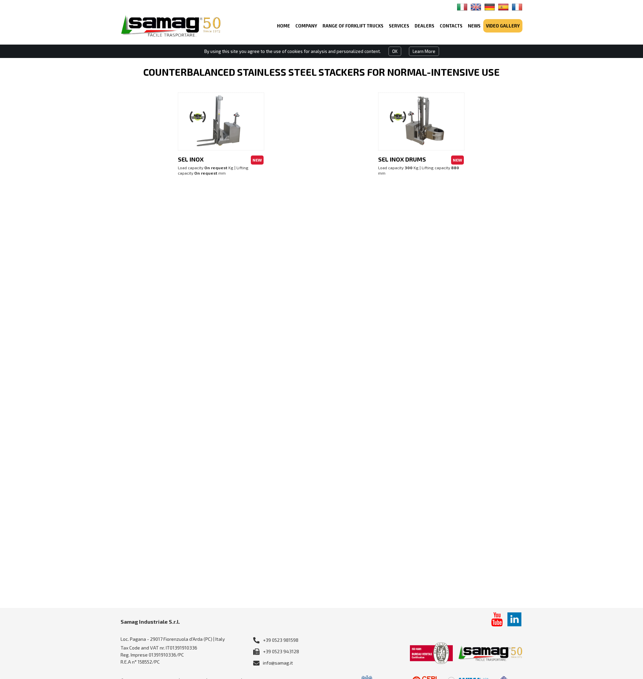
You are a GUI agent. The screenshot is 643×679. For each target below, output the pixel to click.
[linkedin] (514, 619)
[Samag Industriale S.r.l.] (171, 25)
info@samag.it (278, 663)
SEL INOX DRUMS (402, 159)
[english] (476, 7)
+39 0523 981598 (280, 640)
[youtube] (497, 619)
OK (395, 51)
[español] (503, 7)
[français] (517, 7)
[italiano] (462, 7)
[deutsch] (489, 7)
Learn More (424, 51)
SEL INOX (191, 159)
